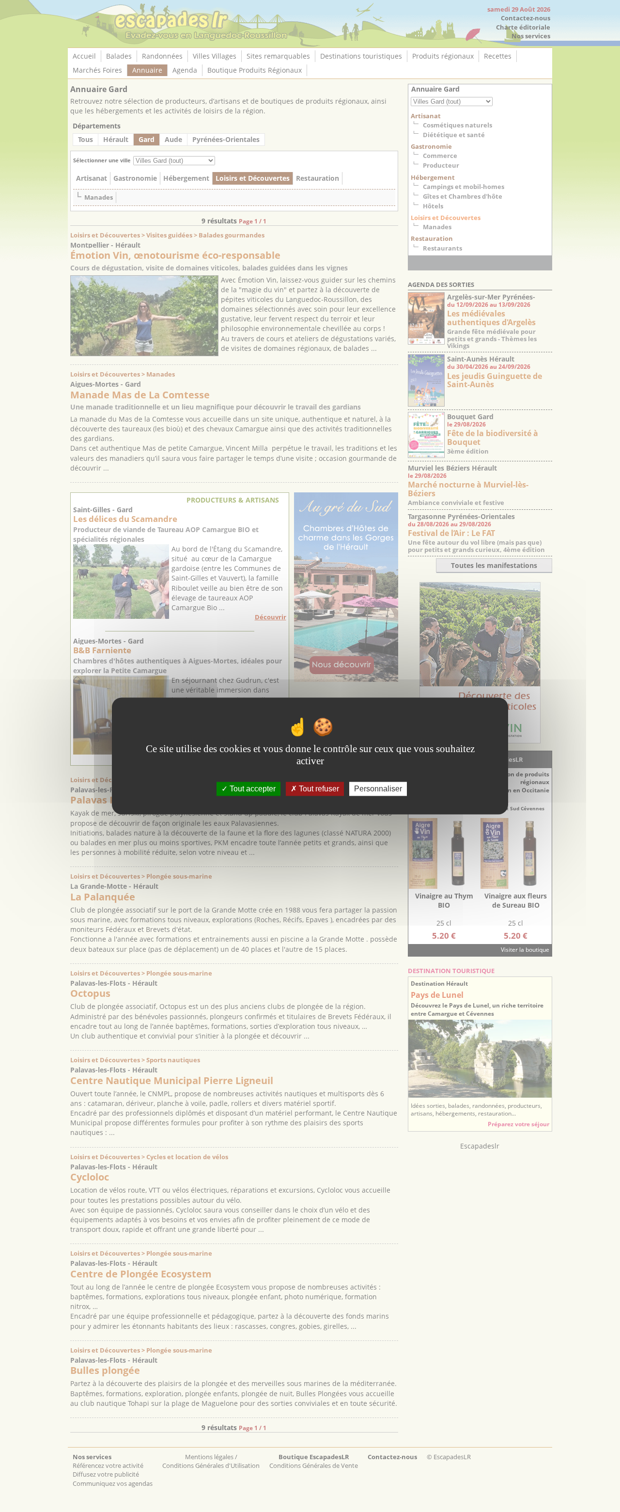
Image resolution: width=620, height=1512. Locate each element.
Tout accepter (252, 789)
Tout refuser (318, 789)
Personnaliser (378, 789)
